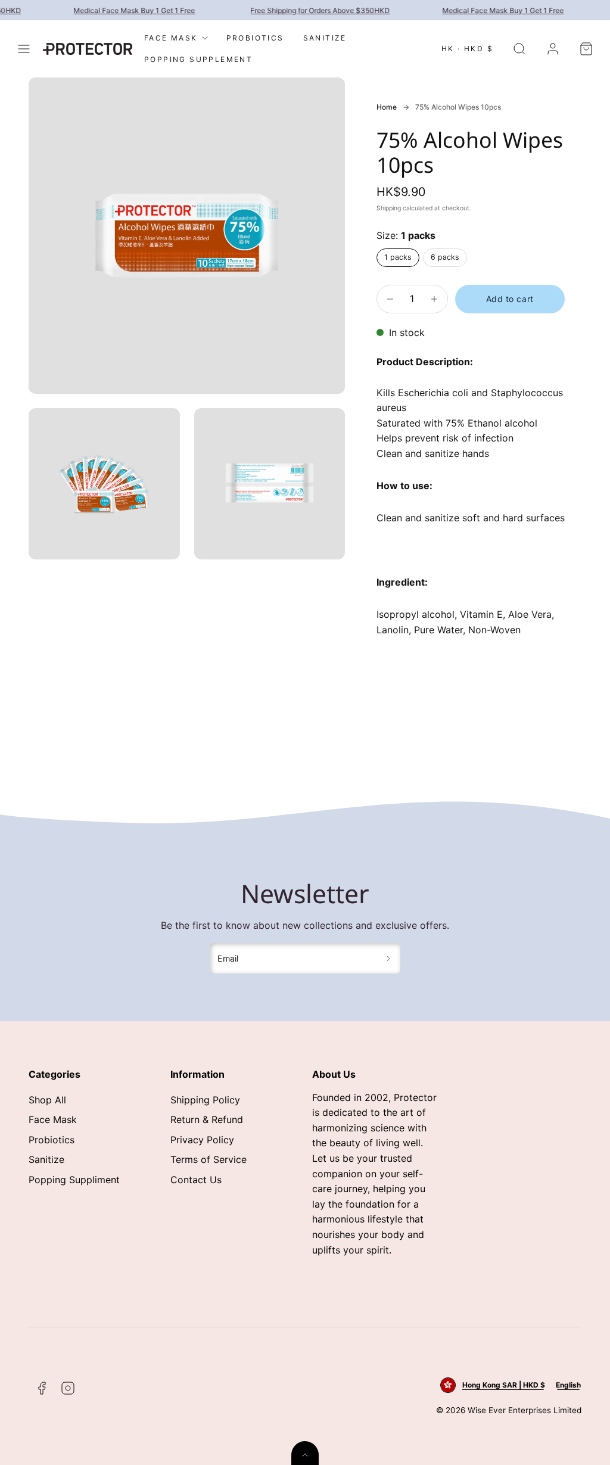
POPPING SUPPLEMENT (198, 59)
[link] (553, 49)
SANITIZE (325, 37)
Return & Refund (206, 1119)
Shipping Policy (205, 1100)
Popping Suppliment (74, 1180)
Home (386, 106)
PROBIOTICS (255, 37)
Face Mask (53, 1119)
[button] (24, 49)
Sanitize (46, 1159)
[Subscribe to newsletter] (388, 958)
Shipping (388, 208)
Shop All (47, 1100)
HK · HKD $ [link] (467, 48)
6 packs (445, 257)
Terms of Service (208, 1159)
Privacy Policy (202, 1140)
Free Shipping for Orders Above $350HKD (314, 10)
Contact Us (196, 1180)
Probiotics (51, 1140)
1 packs (398, 257)
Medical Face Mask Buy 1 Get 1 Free (128, 10)
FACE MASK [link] (171, 37)
